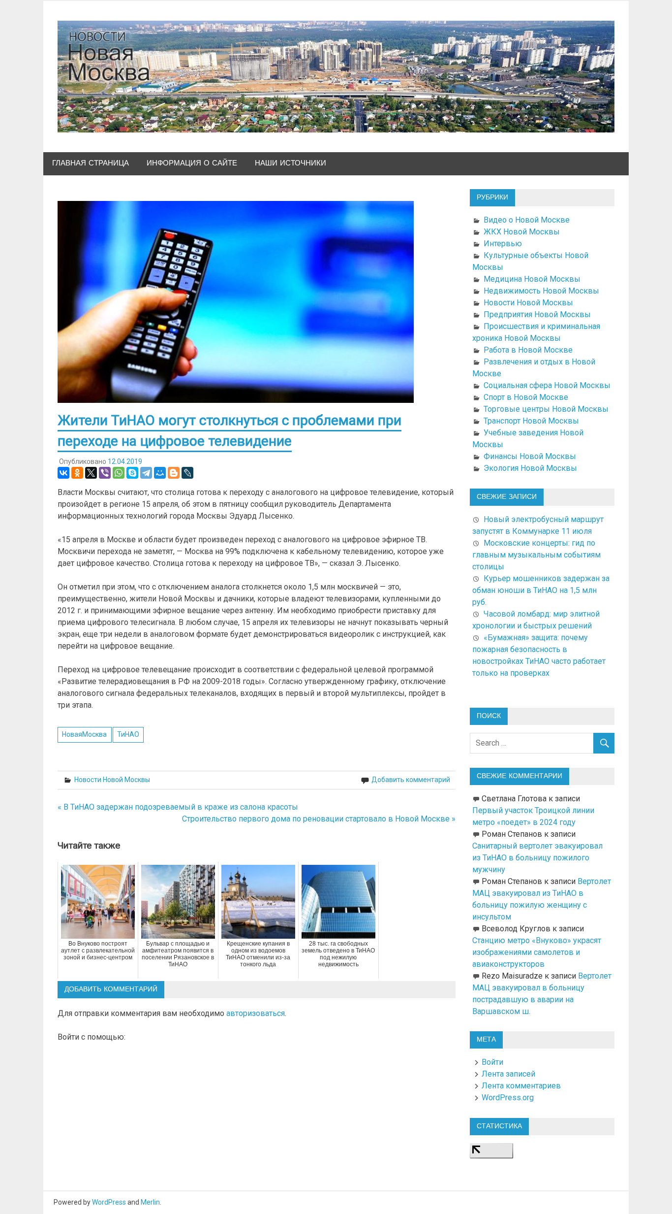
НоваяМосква (84, 734)
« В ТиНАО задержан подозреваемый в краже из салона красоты (178, 807)
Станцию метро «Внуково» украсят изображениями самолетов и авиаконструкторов (536, 952)
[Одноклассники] (77, 473)
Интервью (503, 243)
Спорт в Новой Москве (526, 397)
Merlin (150, 1202)
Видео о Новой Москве (527, 220)
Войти (492, 1062)
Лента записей (508, 1074)
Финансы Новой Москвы (530, 456)
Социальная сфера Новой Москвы (547, 385)
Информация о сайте (192, 163)
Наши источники (290, 163)
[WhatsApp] (118, 473)
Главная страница (90, 163)
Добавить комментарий (410, 780)
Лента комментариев (521, 1085)
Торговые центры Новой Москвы (546, 409)
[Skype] (132, 473)
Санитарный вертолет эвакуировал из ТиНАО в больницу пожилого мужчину (537, 857)
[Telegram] (146, 473)
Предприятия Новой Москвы (537, 314)
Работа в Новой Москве (528, 350)
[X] (91, 473)
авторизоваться (255, 1013)
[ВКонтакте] (63, 473)
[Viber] (105, 473)
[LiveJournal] (187, 473)
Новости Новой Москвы (112, 780)
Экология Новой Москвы (530, 468)
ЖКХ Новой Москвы (522, 231)
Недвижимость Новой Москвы (541, 290)
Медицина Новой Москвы (532, 279)
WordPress (109, 1202)
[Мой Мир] (160, 473)
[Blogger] (174, 473)
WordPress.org (508, 1097)
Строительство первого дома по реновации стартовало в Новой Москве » (319, 818)
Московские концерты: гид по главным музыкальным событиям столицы (536, 554)
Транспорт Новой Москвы (531, 421)
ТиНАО (128, 734)
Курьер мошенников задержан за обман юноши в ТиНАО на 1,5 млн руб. (541, 590)
